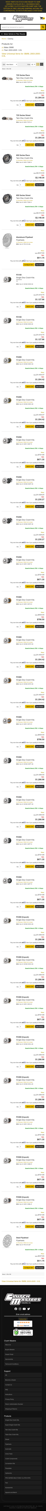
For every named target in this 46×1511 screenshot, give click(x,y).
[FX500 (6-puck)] (7, 1160)
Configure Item (28, 1268)
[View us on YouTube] (24, 1309)
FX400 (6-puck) (22, 957)
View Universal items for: (21, 1281)
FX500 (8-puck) (22, 1197)
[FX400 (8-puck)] (7, 1040)
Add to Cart (29, 986)
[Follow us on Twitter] (28, 1309)
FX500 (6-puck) (22, 1157)
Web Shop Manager (30, 1508)
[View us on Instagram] (20, 1309)
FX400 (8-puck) (22, 1037)
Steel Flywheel (22, 1237)
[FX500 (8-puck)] (7, 1200)
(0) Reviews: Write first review (24, 962)
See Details (39, 986)
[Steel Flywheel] (7, 1241)
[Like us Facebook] (16, 1309)
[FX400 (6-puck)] (7, 960)
